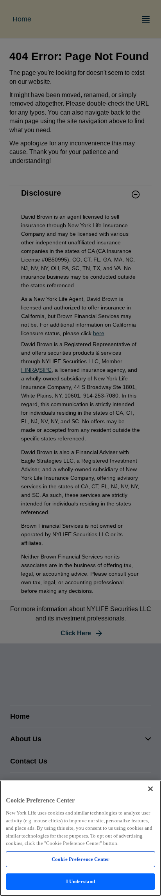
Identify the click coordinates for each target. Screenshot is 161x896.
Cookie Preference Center (80, 859)
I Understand (80, 881)
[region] (80, 838)
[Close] (150, 788)
